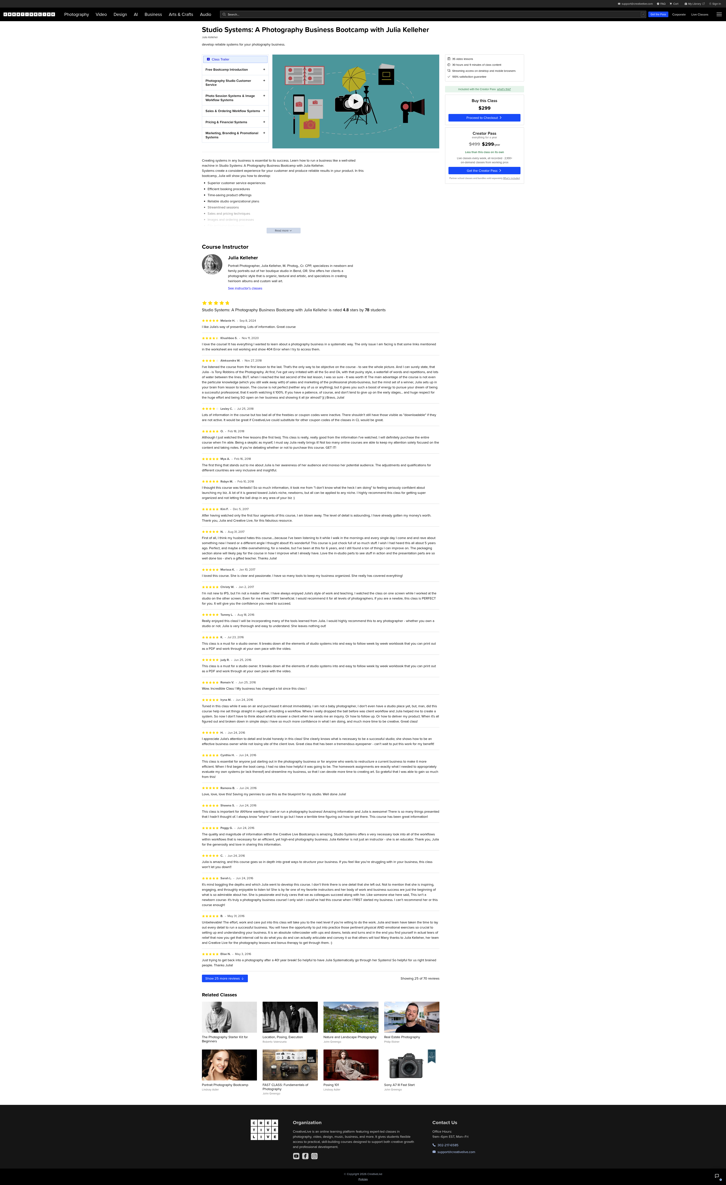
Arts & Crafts (181, 14)
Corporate (679, 14)
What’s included (511, 178)
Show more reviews (223, 978)
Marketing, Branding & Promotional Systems (232, 135)
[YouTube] (296, 1156)
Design (120, 14)
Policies (363, 1179)
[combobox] (433, 14)
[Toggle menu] (719, 14)
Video (101, 14)
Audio (205, 14)
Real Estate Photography (402, 1037)
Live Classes (699, 14)
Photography (76, 14)
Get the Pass (658, 14)
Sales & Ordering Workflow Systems (233, 110)
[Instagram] (314, 1156)
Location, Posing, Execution (283, 1037)
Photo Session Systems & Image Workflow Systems (230, 97)
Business (153, 14)
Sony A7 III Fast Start (399, 1084)
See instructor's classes (245, 288)
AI (136, 14)
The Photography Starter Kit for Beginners (225, 1039)
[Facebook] (305, 1156)
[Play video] (355, 101)
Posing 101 (331, 1084)
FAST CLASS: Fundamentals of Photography (285, 1086)
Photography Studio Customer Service (228, 82)
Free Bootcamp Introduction (227, 69)
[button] (717, 1176)
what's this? (504, 89)
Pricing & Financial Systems (226, 122)
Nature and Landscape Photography (350, 1037)
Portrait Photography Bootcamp (225, 1084)
